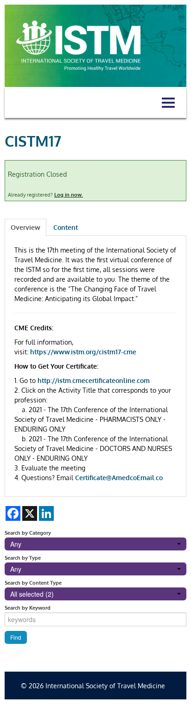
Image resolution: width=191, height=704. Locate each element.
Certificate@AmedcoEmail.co (119, 478)
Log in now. (68, 194)
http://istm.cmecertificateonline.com (94, 380)
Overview (25, 227)
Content (65, 227)
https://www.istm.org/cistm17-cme (83, 352)
